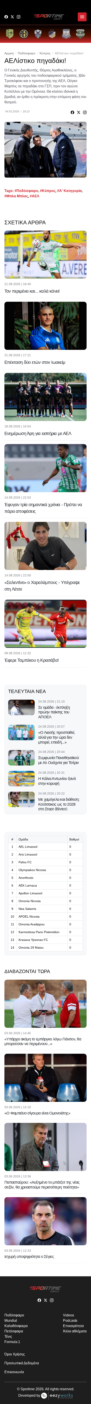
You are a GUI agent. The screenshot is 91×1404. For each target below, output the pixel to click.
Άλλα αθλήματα (75, 1331)
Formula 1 (12, 1342)
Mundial (10, 1320)
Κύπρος (45, 53)
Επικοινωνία (14, 1372)
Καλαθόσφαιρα (16, 1326)
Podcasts (70, 1320)
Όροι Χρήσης (14, 1354)
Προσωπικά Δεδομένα (21, 1363)
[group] (9, 34)
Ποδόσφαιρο (26, 53)
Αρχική (9, 53)
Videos (68, 1315)
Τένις (8, 1336)
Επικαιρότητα (73, 1326)
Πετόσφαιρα (13, 1331)
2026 (40, 1389)
